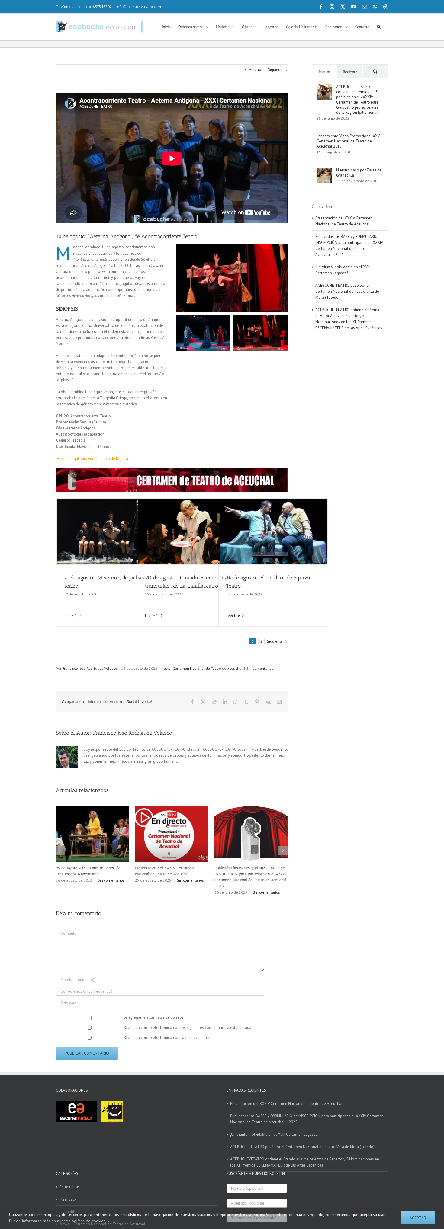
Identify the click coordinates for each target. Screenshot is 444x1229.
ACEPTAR (418, 1218)
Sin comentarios (259, 668)
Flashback (68, 1199)
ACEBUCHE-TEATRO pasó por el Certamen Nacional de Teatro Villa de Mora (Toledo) (347, 291)
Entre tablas (70, 1186)
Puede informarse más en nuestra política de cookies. (58, 1221)
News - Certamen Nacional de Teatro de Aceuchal (202, 668)
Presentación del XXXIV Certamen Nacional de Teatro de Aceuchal (286, 1103)
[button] (379, 26)
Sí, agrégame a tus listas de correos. (154, 1017)
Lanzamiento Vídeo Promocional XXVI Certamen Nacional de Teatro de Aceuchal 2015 (349, 141)
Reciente (350, 71)
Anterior (255, 69)
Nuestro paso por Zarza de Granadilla (358, 173)
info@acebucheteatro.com (138, 6)
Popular (325, 71)
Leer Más (71, 615)
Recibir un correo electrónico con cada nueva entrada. (169, 1037)
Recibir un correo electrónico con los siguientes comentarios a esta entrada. (188, 1027)
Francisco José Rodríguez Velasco (89, 668)
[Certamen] (172, 469)
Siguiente (276, 69)
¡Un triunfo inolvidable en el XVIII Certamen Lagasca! (274, 1134)
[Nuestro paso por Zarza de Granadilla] (324, 170)
